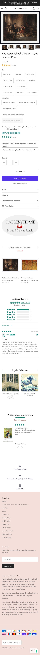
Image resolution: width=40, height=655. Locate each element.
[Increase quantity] (16, 162)
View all (20, 251)
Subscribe (8, 566)
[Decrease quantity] (4, 162)
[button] (6, 137)
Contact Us (5, 514)
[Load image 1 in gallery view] (20, 27)
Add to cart (20, 171)
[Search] (7, 8)
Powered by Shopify (19, 648)
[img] (6, 331)
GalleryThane (9, 648)
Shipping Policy (7, 534)
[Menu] (2, 8)
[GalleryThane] (20, 8)
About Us (5, 508)
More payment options (20, 183)
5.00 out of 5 (25, 303)
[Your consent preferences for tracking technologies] (36, 651)
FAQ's (4, 511)
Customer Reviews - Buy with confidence (15, 505)
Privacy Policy (6, 518)
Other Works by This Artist (20, 248)
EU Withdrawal (6, 537)
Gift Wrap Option (8, 206)
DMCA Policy (6, 521)
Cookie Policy (6, 524)
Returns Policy (6, 527)
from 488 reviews (20, 420)
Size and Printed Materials (11, 200)
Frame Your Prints (7, 531)
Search (4, 501)
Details (4, 190)
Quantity (4, 158)
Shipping (5, 195)
